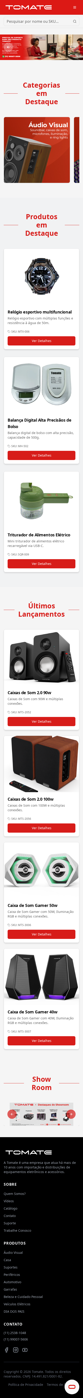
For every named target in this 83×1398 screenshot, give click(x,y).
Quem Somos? (15, 1193)
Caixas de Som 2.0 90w (29, 692)
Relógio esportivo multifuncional (40, 312)
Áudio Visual (13, 1252)
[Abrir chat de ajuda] (72, 1387)
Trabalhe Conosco (17, 1230)
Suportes (11, 1267)
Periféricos (12, 1274)
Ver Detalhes (41, 341)
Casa (7, 1260)
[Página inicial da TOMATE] (28, 7)
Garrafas (10, 1289)
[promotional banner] (41, 1114)
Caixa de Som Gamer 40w (32, 1012)
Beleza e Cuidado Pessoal (23, 1296)
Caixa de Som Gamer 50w (32, 905)
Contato (10, 1216)
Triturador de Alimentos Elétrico (39, 535)
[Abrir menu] (74, 7)
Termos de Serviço (61, 1384)
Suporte (10, 1223)
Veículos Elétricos (17, 1304)
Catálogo (10, 1208)
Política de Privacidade (25, 1384)
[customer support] (41, 47)
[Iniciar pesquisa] (74, 21)
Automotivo (12, 1282)
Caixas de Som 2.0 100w (30, 799)
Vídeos (9, 1201)
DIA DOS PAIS (14, 1311)
